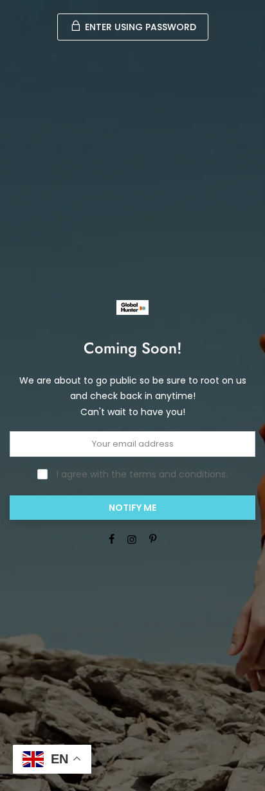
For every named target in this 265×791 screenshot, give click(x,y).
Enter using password (139, 27)
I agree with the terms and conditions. (141, 474)
